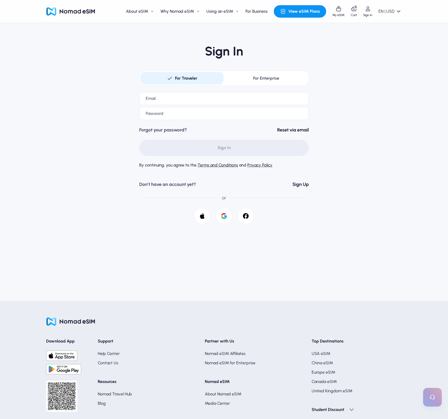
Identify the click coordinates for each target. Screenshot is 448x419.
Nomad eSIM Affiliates (225, 353)
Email (151, 98)
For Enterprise (266, 78)
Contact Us (108, 362)
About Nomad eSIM (223, 394)
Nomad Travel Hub (115, 394)
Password (154, 113)
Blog (102, 403)
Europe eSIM (323, 372)
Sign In (224, 147)
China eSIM (322, 362)
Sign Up (300, 184)
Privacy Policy (259, 165)
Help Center (109, 353)
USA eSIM (321, 353)
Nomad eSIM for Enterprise (230, 362)
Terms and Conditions (218, 165)
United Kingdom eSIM (332, 390)
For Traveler (186, 78)
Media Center (217, 403)
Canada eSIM (324, 381)
